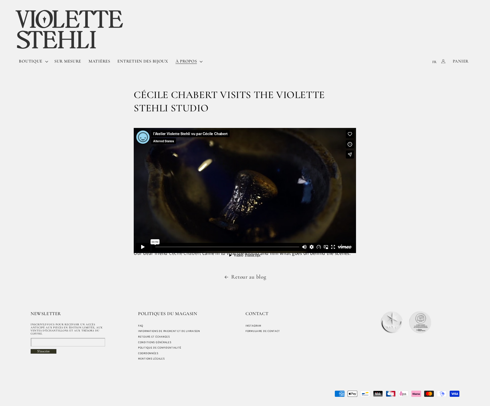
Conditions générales (154, 342)
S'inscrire (43, 351)
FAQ (140, 325)
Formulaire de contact (263, 331)
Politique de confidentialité (159, 347)
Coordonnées (148, 353)
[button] (33, 61)
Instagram (253, 325)
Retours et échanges (154, 336)
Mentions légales (151, 358)
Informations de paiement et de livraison (169, 331)
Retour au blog (248, 276)
